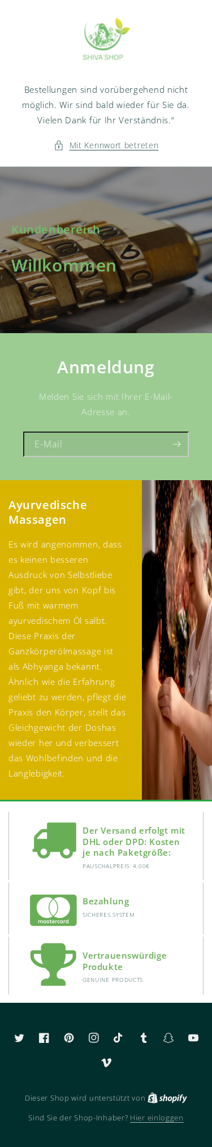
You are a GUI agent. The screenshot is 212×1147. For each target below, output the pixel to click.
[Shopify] (167, 1098)
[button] (106, 145)
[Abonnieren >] (176, 444)
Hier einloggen (157, 1117)
